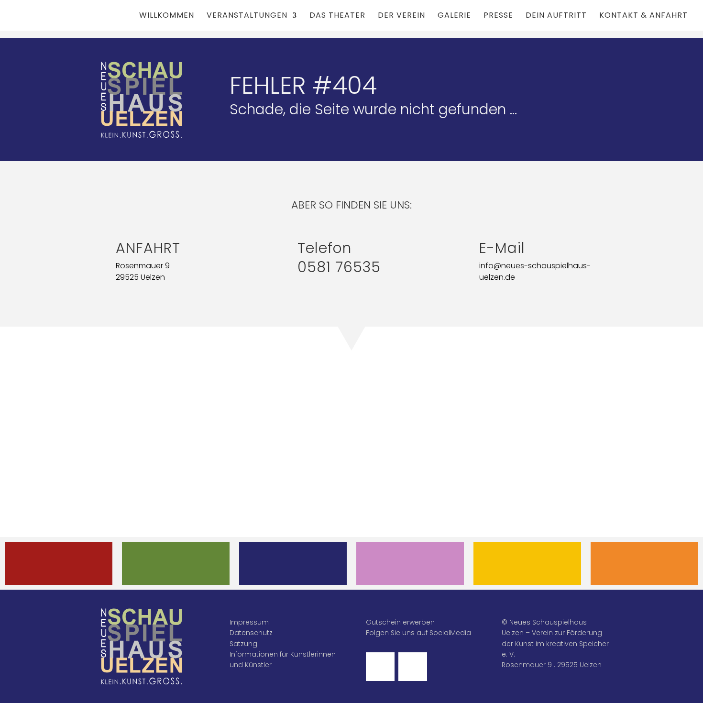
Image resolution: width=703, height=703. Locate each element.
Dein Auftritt (556, 16)
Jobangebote (644, 563)
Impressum (249, 622)
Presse (498, 16)
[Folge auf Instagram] (412, 666)
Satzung (243, 643)
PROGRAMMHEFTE (176, 563)
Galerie (454, 16)
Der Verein (401, 16)
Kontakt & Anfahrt (643, 16)
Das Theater (337, 16)
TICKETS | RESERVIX (293, 563)
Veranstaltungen (247, 16)
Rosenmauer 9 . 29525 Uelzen (552, 665)
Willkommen (166, 16)
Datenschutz (251, 632)
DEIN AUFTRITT (410, 563)
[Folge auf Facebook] (380, 666)
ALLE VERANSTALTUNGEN (59, 563)
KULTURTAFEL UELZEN (527, 563)
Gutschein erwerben (400, 622)
